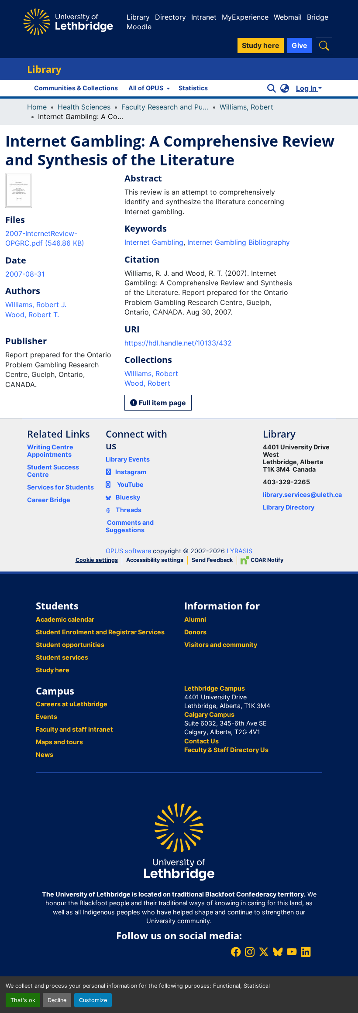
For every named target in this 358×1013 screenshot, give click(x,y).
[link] (59, 238)
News (44, 754)
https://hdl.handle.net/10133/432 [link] (178, 343)
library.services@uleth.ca (302, 494)
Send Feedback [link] (212, 560)
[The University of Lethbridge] (179, 841)
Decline (57, 1000)
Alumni (195, 619)
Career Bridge (48, 499)
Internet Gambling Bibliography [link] (238, 242)
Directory (170, 17)
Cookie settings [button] (97, 560)
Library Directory (288, 507)
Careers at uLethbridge (71, 704)
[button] (324, 46)
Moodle (139, 26)
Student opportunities (70, 644)
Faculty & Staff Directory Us (226, 749)
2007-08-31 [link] (25, 274)
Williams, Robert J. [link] (35, 304)
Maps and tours (59, 742)
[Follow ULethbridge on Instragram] (250, 952)
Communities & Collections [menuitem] (76, 88)
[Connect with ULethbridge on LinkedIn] (306, 952)
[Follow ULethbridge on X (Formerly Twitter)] (264, 952)
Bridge (317, 17)
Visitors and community (220, 644)
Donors (195, 632)
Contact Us (201, 741)
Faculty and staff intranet (74, 729)
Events (46, 716)
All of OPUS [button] (145, 88)
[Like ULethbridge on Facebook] (236, 952)
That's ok (22, 1000)
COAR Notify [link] (266, 560)
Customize (93, 1000)
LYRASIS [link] (239, 550)
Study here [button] (260, 45)
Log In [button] (307, 88)
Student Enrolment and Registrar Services (100, 632)
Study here (52, 670)
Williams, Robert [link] (246, 107)
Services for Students (60, 487)
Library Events (128, 459)
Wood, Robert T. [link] (32, 314)
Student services (62, 657)
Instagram (130, 472)
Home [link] (37, 107)
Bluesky (127, 497)
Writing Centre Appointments (50, 450)
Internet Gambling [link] (153, 242)
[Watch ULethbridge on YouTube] (292, 952)
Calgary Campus (209, 714)
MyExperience (245, 17)
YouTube (130, 484)
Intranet (204, 17)
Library (138, 17)
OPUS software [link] (128, 550)
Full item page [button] (161, 402)
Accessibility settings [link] (154, 560)
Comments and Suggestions (130, 526)
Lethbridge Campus (214, 688)
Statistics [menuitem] (193, 88)
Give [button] (299, 45)
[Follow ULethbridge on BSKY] (278, 952)
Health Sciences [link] (84, 107)
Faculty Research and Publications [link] (165, 107)
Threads (127, 509)
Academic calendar (65, 619)
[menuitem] (148, 88)
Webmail (288, 17)
